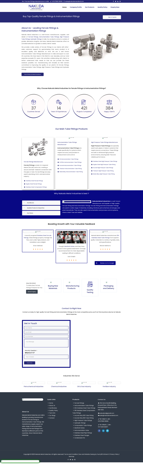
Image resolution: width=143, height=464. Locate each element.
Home (51, 403)
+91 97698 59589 (57, 1)
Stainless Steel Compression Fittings (36, 187)
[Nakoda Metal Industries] (36, 7)
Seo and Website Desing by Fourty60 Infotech (94, 454)
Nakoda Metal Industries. (43, 454)
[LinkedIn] (118, 1)
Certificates (53, 408)
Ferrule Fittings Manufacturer (33, 162)
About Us (52, 405)
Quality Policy (53, 410)
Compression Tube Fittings (83, 425)
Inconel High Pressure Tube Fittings (103, 167)
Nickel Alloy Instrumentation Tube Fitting (71, 172)
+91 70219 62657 (103, 427)
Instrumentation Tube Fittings (49, 37)
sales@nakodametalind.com (74, 1)
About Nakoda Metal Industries (32, 74)
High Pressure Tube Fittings (83, 420)
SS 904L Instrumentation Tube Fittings (71, 162)
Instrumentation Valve (81, 430)
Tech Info (52, 413)
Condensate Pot (79, 438)
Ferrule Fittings (33, 37)
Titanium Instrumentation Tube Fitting (71, 168)
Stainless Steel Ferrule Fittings (34, 181)
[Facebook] (113, 1)
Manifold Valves (69, 246)
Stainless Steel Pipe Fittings (83, 433)
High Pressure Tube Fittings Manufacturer (104, 142)
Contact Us (101, 399)
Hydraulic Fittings (36, 39)
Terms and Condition (71, 454)
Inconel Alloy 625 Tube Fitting (83, 415)
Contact (52, 418)
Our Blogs (52, 415)
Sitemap (71, 456)
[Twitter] (116, 1)
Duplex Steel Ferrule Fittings (34, 184)
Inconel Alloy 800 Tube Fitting (84, 418)
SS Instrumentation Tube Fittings (69, 159)
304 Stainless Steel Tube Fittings (84, 408)
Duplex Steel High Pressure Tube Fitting (105, 164)
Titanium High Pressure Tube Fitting (104, 171)
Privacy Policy (114, 454)
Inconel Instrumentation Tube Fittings (70, 165)
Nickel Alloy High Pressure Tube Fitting (104, 174)
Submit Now (29, 363)
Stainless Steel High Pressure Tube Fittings (105, 161)
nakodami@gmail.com (107, 413)
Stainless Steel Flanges (81, 435)
